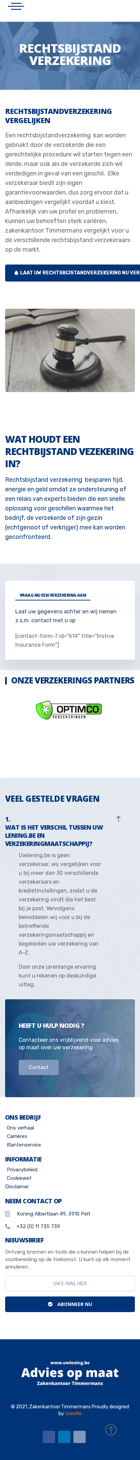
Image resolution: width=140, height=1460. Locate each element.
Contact (39, 1067)
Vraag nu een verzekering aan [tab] (53, 595)
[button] (70, 830)
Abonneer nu (74, 1304)
